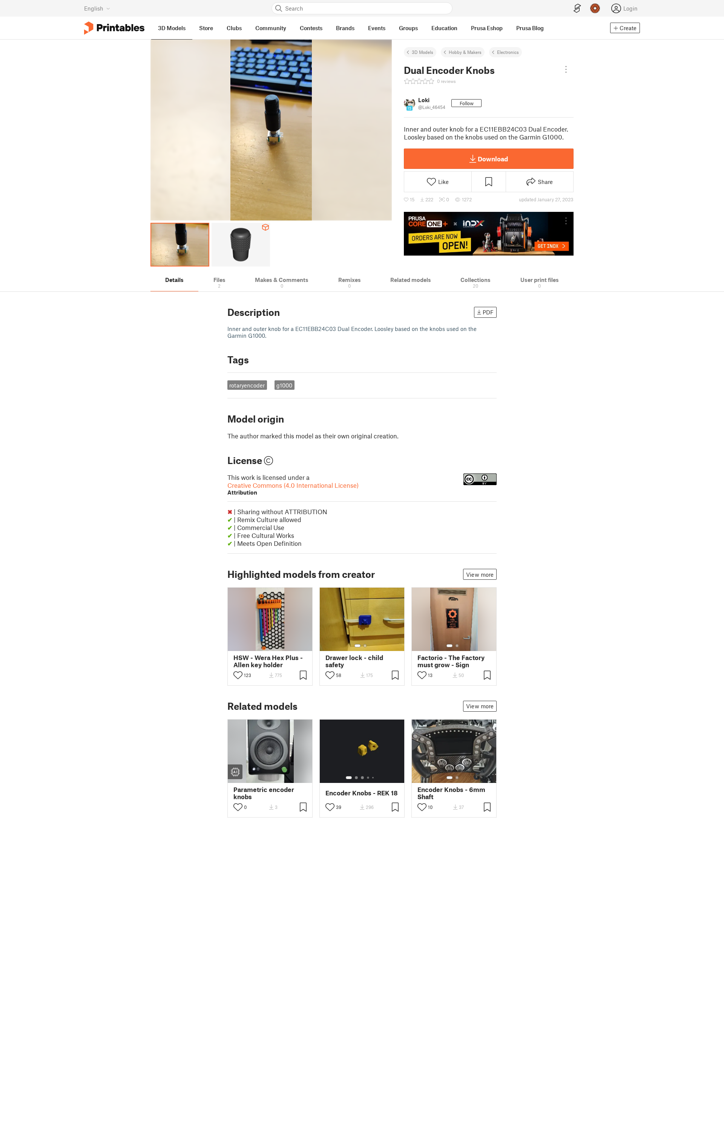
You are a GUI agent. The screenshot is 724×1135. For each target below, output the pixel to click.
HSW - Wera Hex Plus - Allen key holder (268, 661)
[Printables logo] (114, 28)
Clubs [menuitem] (234, 28)
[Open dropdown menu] (566, 69)
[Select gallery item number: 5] (373, 777)
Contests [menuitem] (311, 28)
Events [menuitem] (376, 28)
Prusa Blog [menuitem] (530, 28)
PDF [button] (488, 312)
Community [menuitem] (270, 28)
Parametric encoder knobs (263, 793)
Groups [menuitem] (408, 28)
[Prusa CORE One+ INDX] (489, 234)
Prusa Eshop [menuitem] (487, 28)
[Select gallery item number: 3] (362, 777)
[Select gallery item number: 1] (357, 645)
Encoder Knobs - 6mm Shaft (451, 793)
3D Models (422, 52)
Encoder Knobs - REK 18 (361, 792)
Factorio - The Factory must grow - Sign (451, 661)
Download (493, 158)
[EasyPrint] (577, 8)
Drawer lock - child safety (354, 661)
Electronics (508, 52)
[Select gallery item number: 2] (365, 645)
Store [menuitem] (206, 28)
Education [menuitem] (444, 28)
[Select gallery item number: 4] (368, 777)
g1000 (284, 385)
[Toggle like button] (237, 675)
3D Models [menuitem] (172, 28)
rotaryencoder (247, 385)
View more (480, 574)
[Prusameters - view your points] (595, 8)
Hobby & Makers (465, 52)
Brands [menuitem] (345, 28)
